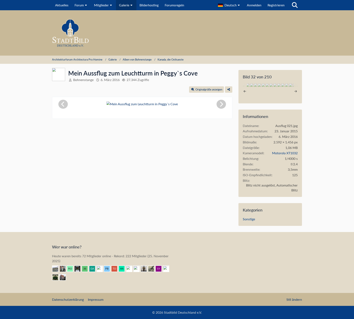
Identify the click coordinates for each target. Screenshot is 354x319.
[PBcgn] (108, 268)
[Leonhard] (145, 268)
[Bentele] (64, 277)
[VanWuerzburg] (138, 268)
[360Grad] (86, 268)
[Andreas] (79, 268)
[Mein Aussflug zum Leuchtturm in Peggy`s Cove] (248, 85)
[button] (229, 5)
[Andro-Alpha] (123, 268)
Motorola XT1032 (285, 153)
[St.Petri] (57, 277)
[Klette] (131, 268)
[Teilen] (228, 89)
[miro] (101, 268)
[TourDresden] (116, 268)
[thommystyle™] (64, 268)
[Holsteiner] (167, 268)
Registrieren (276, 5)
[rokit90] (72, 268)
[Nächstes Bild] (221, 104)
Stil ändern (294, 299)
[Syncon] (160, 268)
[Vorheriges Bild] (63, 104)
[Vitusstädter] (153, 268)
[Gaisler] (94, 268)
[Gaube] (57, 268)
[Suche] (295, 5)
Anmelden (254, 5)
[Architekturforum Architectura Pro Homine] (177, 32)
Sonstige (249, 219)
